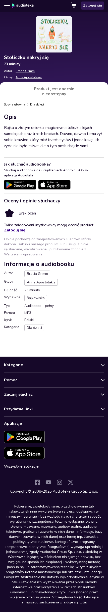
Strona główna (14, 104)
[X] (71, 482)
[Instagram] (60, 482)
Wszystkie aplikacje (21, 466)
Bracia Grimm (25, 71)
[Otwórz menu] (7, 6)
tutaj (83, 602)
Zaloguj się (92, 5)
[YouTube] (48, 482)
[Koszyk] (74, 6)
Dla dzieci (37, 104)
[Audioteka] (23, 5)
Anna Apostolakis (29, 77)
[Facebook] (37, 482)
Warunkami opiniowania (23, 254)
